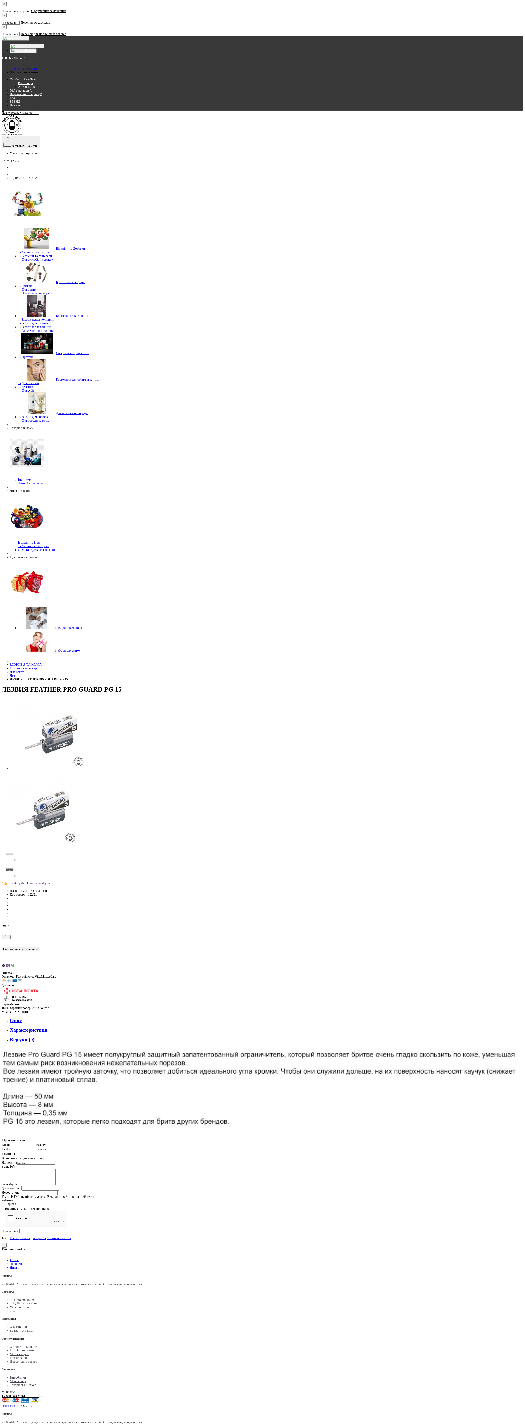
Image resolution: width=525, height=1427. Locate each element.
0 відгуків (17, 883)
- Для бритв (27, 289)
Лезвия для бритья (33, 1238)
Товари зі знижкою (23, 1385)
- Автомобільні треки (33, 546)
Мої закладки (19, 1354)
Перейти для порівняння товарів (43, 34)
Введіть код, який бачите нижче (27, 1208)
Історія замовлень (22, 1350)
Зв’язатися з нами (22, 1330)
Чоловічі (16, 1263)
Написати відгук (38, 883)
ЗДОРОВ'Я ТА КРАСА (26, 178)
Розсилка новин (21, 1357)
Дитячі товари (20, 490)
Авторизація (26, 86)
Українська (35, 46)
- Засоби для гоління (33, 323)
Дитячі (14, 1267)
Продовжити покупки (16, 11)
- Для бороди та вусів (33, 420)
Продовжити (10, 22)
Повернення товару (23, 1361)
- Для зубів (26, 390)
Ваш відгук (9, 1184)
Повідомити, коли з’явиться (20, 949)
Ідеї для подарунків (23, 557)
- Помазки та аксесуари (35, 293)
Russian (29, 50)
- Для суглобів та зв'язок (35, 259)
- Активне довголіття (33, 252)
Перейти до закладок (35, 22)
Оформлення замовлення (48, 11)
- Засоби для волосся (33, 417)
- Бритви (25, 286)
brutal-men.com (12, 1405)
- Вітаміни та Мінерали (35, 256)
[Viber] (8, 965)
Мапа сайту (18, 1381)
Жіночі (14, 1260)
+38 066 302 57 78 (22, 1299)
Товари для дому (21, 428)
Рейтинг (7, 1200)
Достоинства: (11, 1188)
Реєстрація (25, 83)
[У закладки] (6, 942)
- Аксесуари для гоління (36, 330)
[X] (3, 965)
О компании (18, 1326)
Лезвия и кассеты (59, 1238)
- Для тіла (25, 387)
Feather (14, 1238)
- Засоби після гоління (34, 327)
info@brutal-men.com (24, 68)
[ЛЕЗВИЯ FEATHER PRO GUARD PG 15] (51, 768)
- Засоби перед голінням (36, 319)
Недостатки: (10, 1192)
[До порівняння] (10, 942)
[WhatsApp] (12, 965)
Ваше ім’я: (9, 1166)
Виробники (18, 1377)
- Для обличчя (28, 383)
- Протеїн (25, 357)
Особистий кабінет (23, 1346)
